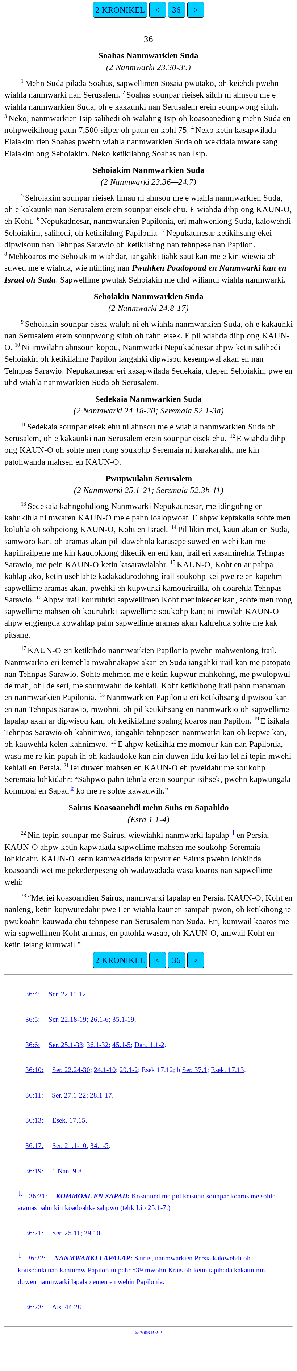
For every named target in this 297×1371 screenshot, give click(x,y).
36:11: (34, 1095)
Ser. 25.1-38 (66, 1045)
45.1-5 (121, 1045)
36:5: (32, 1019)
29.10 (92, 1233)
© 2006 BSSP (148, 1332)
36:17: (34, 1145)
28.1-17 (101, 1095)
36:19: (34, 1171)
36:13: (34, 1120)
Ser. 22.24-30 (71, 1070)
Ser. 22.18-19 (68, 1019)
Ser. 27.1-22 (69, 1095)
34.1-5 (99, 1145)
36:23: (34, 1307)
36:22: (36, 1258)
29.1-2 (129, 1070)
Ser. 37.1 (194, 1070)
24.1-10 (105, 1070)
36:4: (32, 994)
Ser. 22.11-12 (67, 994)
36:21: (38, 1196)
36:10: (34, 1070)
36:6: (32, 1045)
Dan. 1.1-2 (149, 1045)
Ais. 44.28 (66, 1307)
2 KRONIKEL (120, 10)
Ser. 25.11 (66, 1233)
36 (176, 10)
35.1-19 (123, 1019)
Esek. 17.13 (227, 1070)
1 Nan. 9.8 (67, 1171)
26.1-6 (99, 1019)
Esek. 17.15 (68, 1120)
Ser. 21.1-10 (69, 1145)
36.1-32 (98, 1045)
